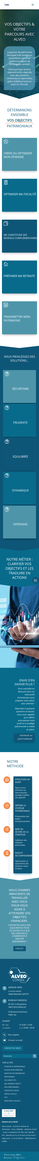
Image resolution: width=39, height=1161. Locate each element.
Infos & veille (10, 1094)
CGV (6, 1097)
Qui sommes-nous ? (12, 1084)
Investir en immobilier (14, 1073)
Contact (19, 949)
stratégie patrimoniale (14, 1066)
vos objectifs (10, 1080)
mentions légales (12, 1101)
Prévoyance (9, 1077)
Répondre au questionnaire (25, 737)
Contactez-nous (13, 1048)
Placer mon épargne (13, 1070)
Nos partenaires (11, 1087)
